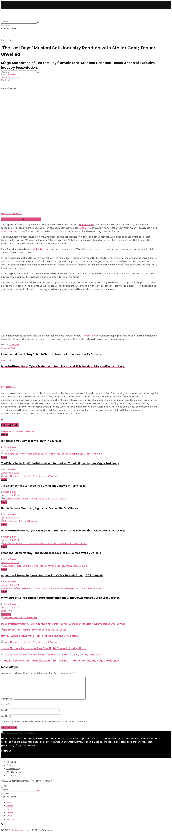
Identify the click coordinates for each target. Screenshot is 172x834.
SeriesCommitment (19, 780)
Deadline (14, 344)
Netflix (9, 812)
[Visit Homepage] (32, 18)
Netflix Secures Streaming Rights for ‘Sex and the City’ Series (39, 508)
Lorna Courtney (9, 231)
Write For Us (12, 775)
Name (5, 704)
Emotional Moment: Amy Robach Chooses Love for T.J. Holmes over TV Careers (51, 553)
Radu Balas (10, 74)
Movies (4, 434)
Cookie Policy (13, 768)
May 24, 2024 (8, 450)
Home (4, 40)
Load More (6, 610)
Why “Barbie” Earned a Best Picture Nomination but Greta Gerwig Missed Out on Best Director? (60, 598)
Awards (10, 819)
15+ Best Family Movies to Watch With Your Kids (31, 441)
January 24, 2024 (10, 77)
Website (5, 715)
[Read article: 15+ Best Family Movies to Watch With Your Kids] (79, 431)
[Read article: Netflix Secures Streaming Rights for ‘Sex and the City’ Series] (79, 498)
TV (7, 36)
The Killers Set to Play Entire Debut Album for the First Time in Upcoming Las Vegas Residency (60, 463)
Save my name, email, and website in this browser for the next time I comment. (46, 721)
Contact (10, 765)
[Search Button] (38, 72)
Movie (9, 805)
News (11, 40)
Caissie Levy (85, 227)
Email (4, 710)
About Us (11, 761)
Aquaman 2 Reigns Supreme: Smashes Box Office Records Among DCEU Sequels (52, 575)
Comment (7, 698)
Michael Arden (40, 249)
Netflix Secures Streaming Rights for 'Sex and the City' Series (39, 636)
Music (9, 815)
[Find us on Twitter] (2, 756)
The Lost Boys (86, 224)
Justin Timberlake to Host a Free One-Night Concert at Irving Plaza (43, 486)
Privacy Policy (13, 771)
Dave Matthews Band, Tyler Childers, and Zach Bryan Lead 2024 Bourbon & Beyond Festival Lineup (63, 530)
